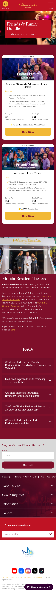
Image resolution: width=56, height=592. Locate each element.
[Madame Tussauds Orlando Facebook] (21, 571)
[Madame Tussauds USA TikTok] (41, 571)
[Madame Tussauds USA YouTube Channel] (14, 571)
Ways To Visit (30, 477)
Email (5, 450)
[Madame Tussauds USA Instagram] (28, 571)
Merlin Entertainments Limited (31, 577)
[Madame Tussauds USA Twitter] (35, 571)
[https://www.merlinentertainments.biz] (28, 551)
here (12, 329)
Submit (28, 465)
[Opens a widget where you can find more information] (38, 587)
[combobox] (28, 534)
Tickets (18, 477)
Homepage (6, 477)
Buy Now (28, 131)
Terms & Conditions (9, 577)
